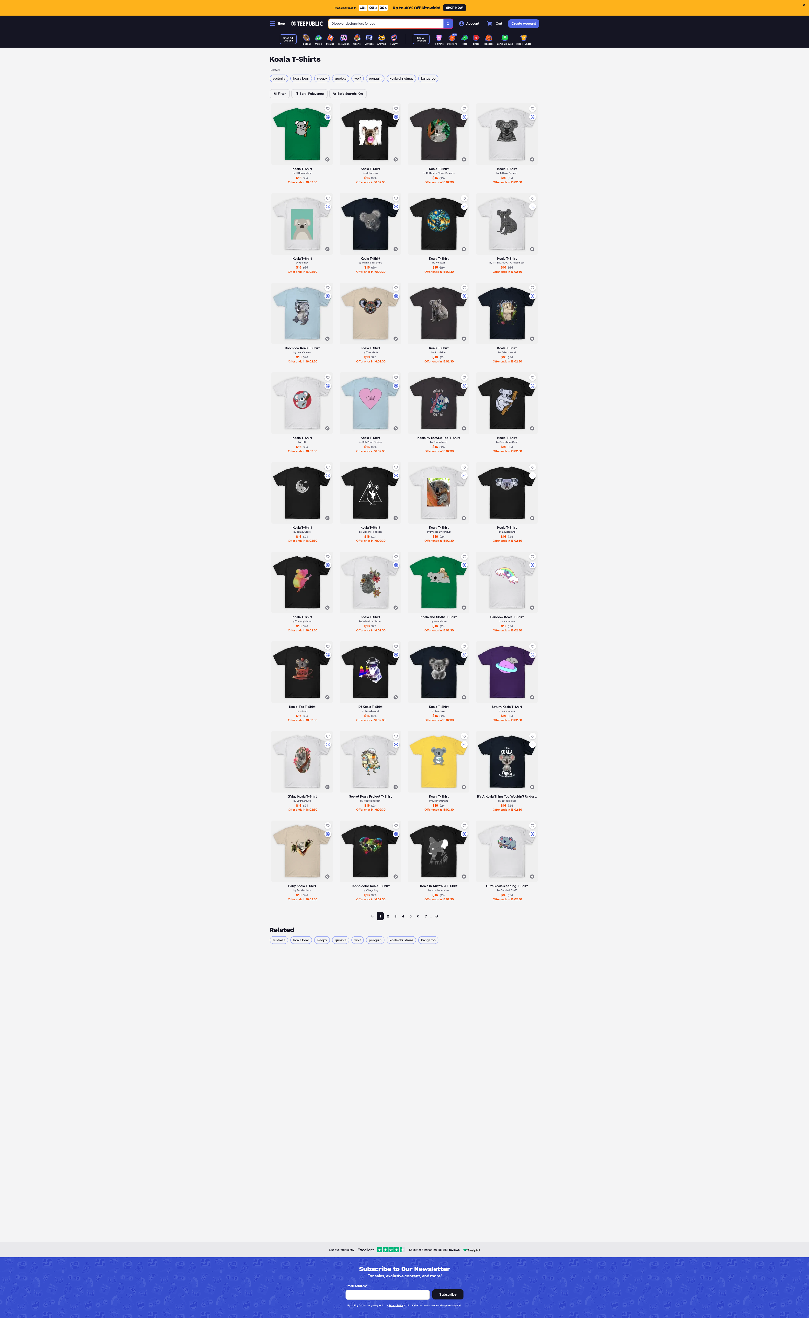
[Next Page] (436, 916)
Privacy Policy (396, 1305)
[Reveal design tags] (327, 159)
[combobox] (386, 23)
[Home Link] (307, 23)
